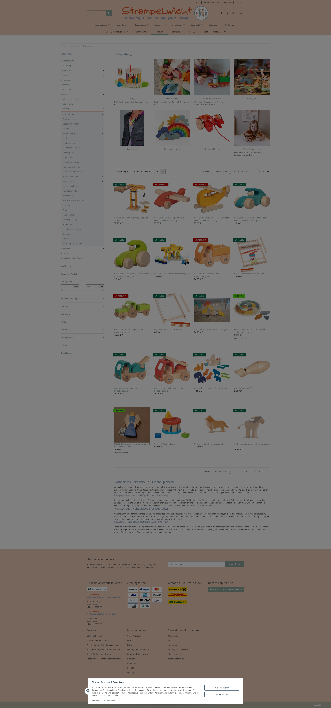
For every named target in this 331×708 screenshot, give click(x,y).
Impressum (96, 700)
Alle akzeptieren (222, 688)
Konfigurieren (222, 694)
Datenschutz (109, 700)
